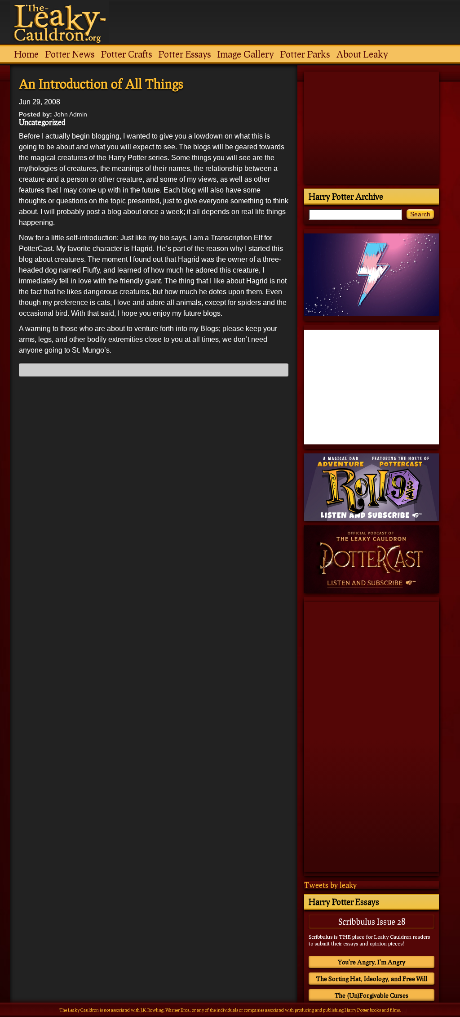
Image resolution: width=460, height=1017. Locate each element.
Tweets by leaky (330, 885)
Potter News (69, 54)
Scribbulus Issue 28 (371, 922)
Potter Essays (185, 54)
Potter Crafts (126, 54)
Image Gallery (245, 54)
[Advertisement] (153, 899)
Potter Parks (305, 54)
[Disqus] (153, 496)
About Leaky (362, 54)
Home (26, 54)
